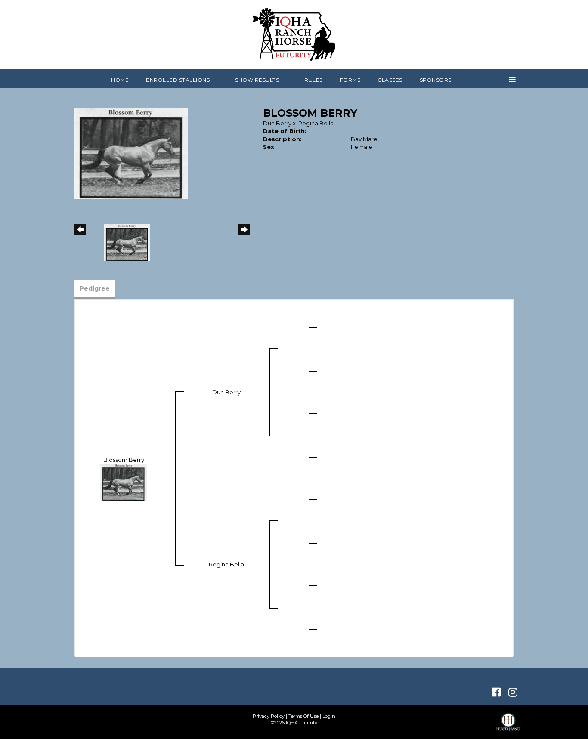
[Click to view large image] (131, 152)
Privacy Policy (269, 716)
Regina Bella (316, 123)
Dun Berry (277, 123)
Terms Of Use (303, 716)
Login (328, 716)
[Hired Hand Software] (508, 726)
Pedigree (95, 288)
